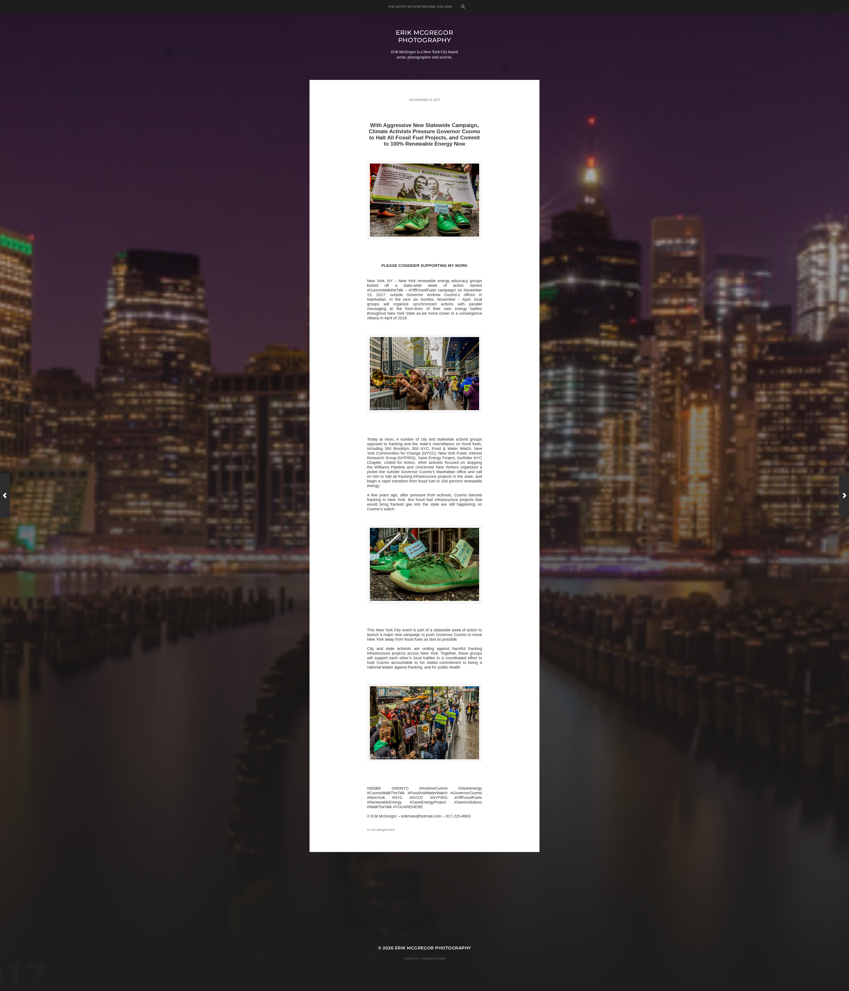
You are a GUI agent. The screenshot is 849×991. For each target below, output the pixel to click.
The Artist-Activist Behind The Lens (420, 7)
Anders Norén (433, 958)
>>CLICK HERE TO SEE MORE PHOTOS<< (424, 244)
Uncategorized (383, 830)
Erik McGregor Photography (424, 36)
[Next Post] (844, 495)
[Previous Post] (5, 495)
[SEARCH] (463, 7)
